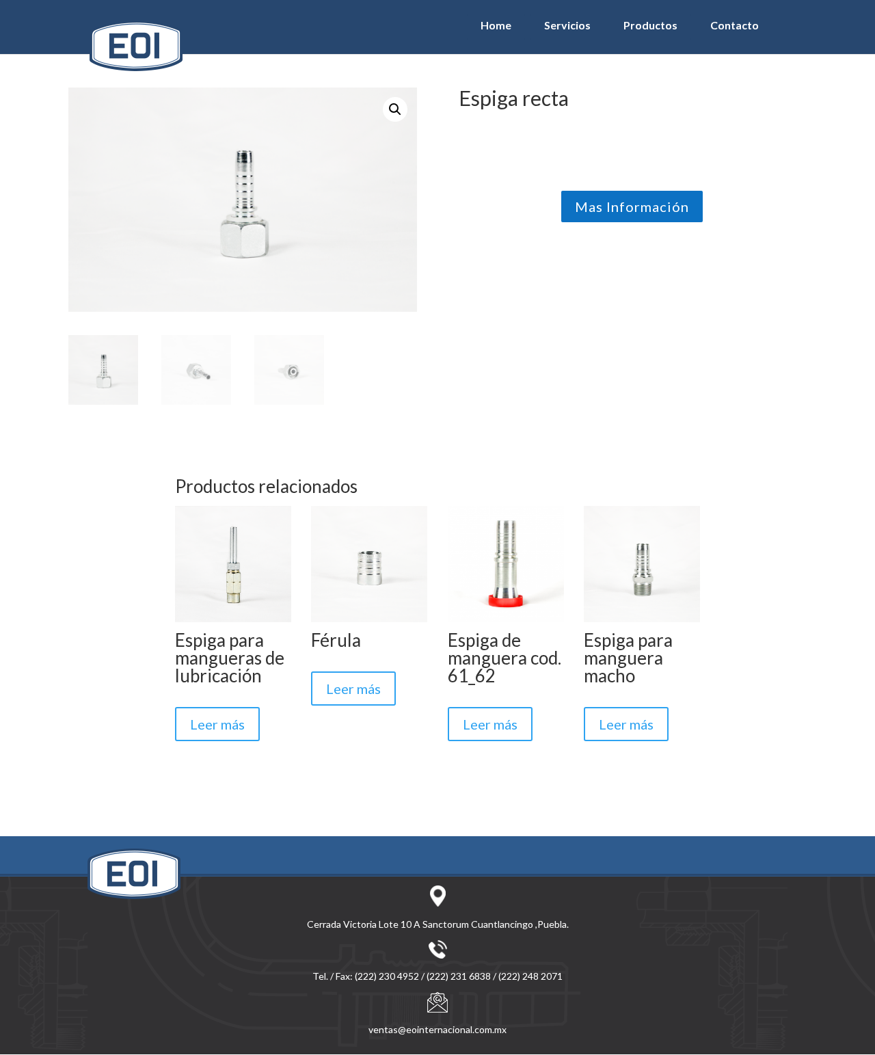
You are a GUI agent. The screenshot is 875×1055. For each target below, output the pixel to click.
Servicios (567, 24)
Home (496, 24)
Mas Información (632, 206)
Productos (650, 24)
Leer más (217, 724)
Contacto (734, 24)
